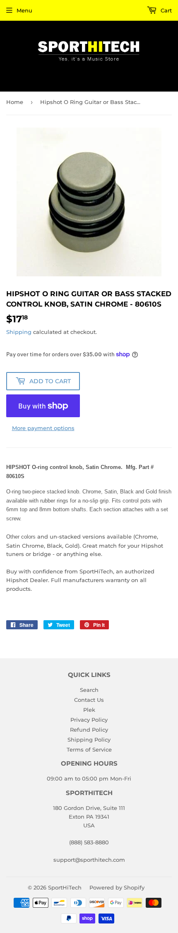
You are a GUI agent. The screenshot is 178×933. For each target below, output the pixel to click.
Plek (89, 709)
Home (14, 102)
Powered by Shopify (116, 887)
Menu (24, 10)
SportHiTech (65, 887)
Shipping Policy (89, 739)
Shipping (18, 332)
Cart (165, 10)
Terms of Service (89, 749)
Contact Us (89, 699)
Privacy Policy (89, 719)
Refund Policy (89, 729)
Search (89, 689)
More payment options (43, 428)
